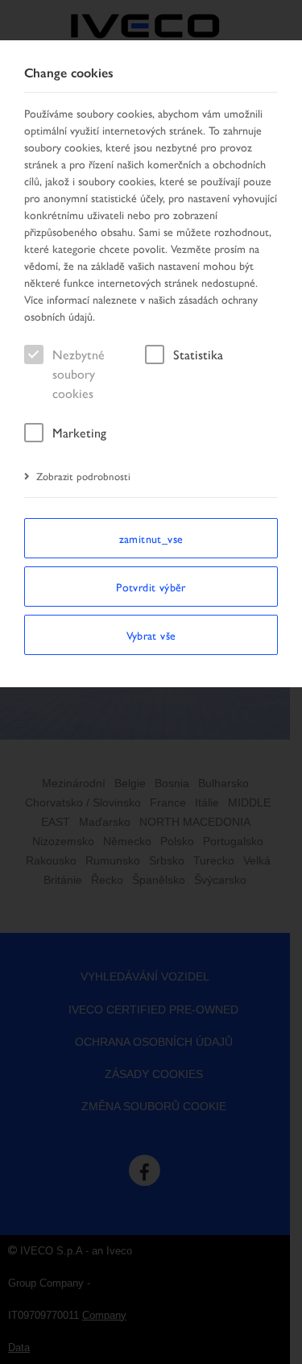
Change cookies (69, 72)
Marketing (79, 432)
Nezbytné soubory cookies (78, 373)
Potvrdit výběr (151, 586)
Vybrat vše (151, 635)
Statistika (198, 354)
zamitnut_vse (151, 538)
